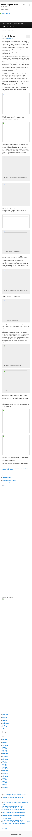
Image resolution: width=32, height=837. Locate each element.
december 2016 (5, 770)
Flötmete (4, 716)
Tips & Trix (9, 23)
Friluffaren (4, 799)
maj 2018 (4, 750)
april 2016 (4, 782)
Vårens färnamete (6, 477)
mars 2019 (4, 742)
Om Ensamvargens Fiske (18, 23)
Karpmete (4, 720)
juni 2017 (4, 761)
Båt (16, 468)
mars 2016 (4, 784)
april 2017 (4, 764)
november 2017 (5, 755)
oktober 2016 (5, 773)
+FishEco (12, 26)
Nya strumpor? (5, 479)
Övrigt (3, 722)
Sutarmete (4, 726)
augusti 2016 (5, 776)
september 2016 (6, 775)
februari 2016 (5, 786)
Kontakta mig (5, 26)
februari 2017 (5, 767)
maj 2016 (4, 781)
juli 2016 (4, 778)
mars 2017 (4, 765)
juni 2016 (4, 779)
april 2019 (4, 741)
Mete (27, 468)
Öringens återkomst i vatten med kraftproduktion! (13, 809)
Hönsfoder (13, 792)
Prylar (8, 468)
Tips (11, 468)
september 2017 (6, 758)
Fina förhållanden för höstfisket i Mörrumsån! (12, 806)
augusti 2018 (5, 745)
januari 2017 (5, 769)
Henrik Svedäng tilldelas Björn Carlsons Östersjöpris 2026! (16, 821)
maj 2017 (4, 762)
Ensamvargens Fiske (9, 4)
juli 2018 (4, 747)
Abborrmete (5, 712)
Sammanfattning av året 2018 (9, 482)
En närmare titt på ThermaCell (16, 797)
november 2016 (5, 772)
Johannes (4, 797)
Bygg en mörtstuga (13, 796)
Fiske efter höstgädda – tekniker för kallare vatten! (13, 815)
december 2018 (5, 744)
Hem (4, 23)
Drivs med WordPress (16, 834)
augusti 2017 (5, 759)
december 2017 (5, 753)
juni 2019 (4, 739)
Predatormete (5, 723)
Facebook (4, 828)
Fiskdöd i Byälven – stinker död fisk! (10, 811)
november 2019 (5, 738)
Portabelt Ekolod (8, 36)
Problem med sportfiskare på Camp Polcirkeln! (13, 820)
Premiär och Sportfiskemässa (9, 480)
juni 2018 (4, 748)
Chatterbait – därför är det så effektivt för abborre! (13, 823)
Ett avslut (4, 476)
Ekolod (18, 468)
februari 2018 (5, 752)
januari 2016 (5, 787)
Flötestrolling (23, 468)
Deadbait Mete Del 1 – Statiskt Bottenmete (16, 794)
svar (11, 469)
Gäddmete (4, 717)
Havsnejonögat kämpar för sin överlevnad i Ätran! (13, 807)
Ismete (4, 719)
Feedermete (5, 714)
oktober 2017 (5, 756)
